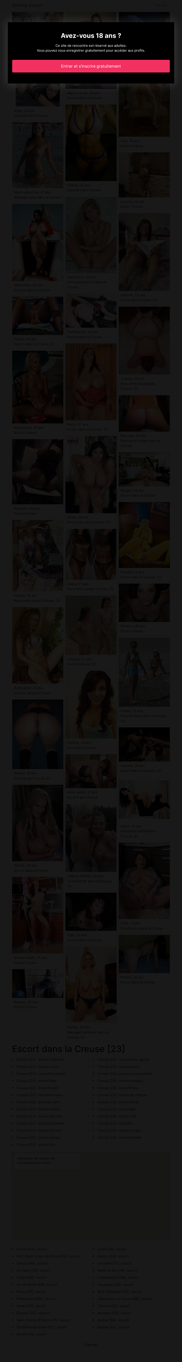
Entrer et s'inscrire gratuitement (91, 66)
